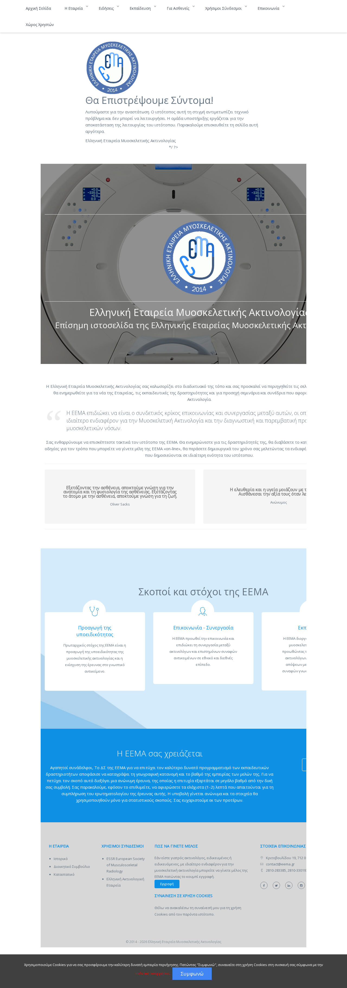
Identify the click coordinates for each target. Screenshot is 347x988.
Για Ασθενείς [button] (178, 8)
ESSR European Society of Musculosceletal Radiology (126, 865)
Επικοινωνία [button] (269, 8)
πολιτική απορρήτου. (152, 973)
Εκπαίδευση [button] (141, 8)
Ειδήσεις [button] (107, 8)
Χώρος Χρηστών (40, 24)
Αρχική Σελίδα (38, 8)
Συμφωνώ (192, 973)
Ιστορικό (61, 858)
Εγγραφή (167, 884)
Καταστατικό (64, 874)
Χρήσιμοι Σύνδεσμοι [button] (224, 8)
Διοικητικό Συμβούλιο (72, 866)
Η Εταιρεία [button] (74, 8)
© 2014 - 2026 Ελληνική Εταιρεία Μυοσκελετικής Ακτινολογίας (173, 941)
